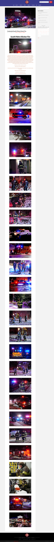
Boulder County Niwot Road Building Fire (42, 22)
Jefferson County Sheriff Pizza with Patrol (42, 18)
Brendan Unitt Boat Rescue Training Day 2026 (43, 15)
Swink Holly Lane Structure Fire (42, 20)
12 (43, 31)
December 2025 (21, 32)
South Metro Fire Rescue (19, 55)
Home (24, 32)
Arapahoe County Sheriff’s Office (18, 73)
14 (46, 31)
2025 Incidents (18, 32)
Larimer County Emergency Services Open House (42, 13)
